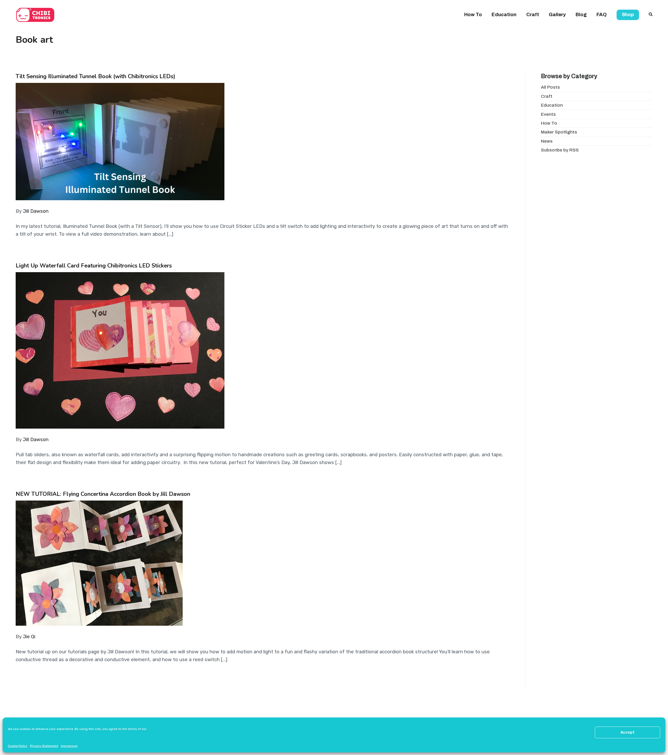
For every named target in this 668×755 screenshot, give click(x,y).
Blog (581, 14)
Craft (532, 14)
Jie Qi (29, 637)
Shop (628, 14)
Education (504, 14)
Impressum (69, 746)
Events (548, 114)
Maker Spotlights (559, 132)
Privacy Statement (44, 746)
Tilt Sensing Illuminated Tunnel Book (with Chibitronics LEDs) (95, 76)
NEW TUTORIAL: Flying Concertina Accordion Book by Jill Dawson (103, 494)
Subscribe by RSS (560, 150)
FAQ (602, 14)
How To (473, 14)
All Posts (550, 87)
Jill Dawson (36, 211)
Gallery (557, 14)
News (547, 141)
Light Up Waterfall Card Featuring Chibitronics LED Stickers (94, 266)
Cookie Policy (17, 746)
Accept (628, 732)
